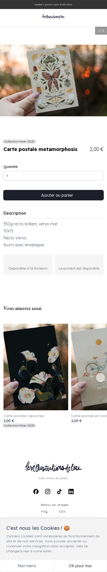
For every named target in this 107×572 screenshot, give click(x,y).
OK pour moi (80, 565)
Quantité (10, 166)
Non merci (27, 565)
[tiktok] (59, 491)
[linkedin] (70, 491)
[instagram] (47, 491)
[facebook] (35, 491)
